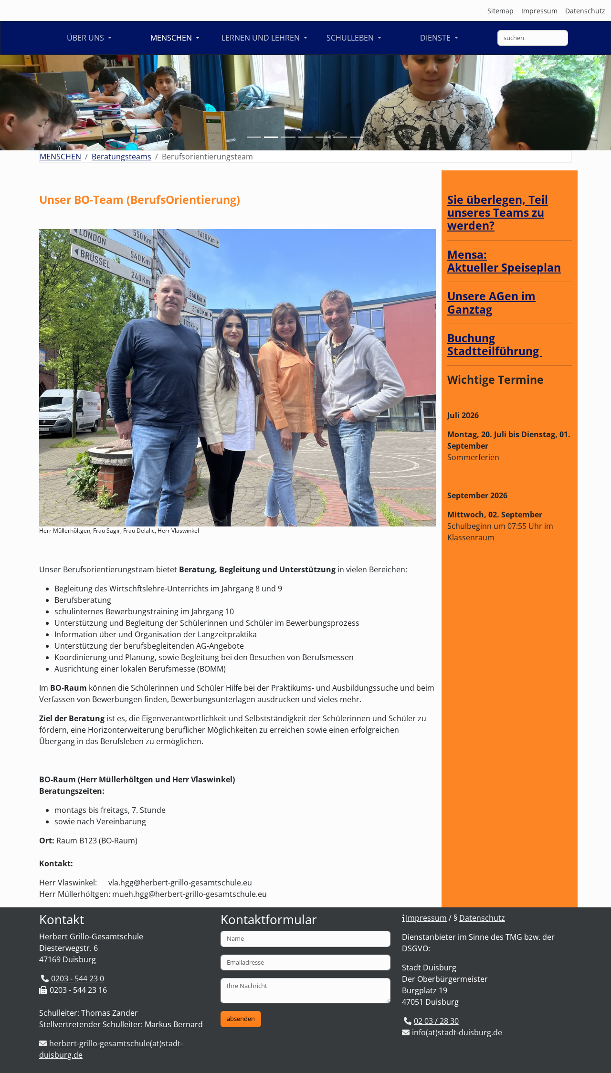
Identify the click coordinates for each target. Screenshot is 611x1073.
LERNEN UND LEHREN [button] (261, 37)
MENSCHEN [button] (172, 37)
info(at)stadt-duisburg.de (457, 1032)
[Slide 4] (305, 137)
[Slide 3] (288, 137)
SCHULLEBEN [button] (351, 37)
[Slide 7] (357, 137)
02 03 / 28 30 (436, 1021)
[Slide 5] (323, 137)
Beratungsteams (121, 156)
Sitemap (500, 10)
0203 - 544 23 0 (77, 978)
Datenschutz (585, 10)
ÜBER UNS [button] (86, 37)
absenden (241, 1018)
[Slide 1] (254, 137)
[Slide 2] (271, 137)
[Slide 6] (340, 137)
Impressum (539, 10)
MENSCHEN (60, 156)
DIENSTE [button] (436, 37)
